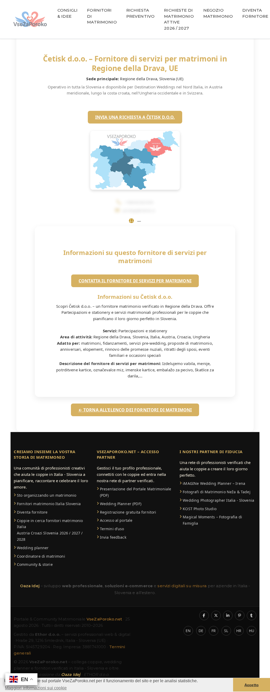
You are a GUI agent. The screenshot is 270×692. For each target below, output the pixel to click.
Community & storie (35, 564)
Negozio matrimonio (218, 13)
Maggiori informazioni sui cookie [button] (36, 688)
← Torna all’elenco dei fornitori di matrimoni (135, 410)
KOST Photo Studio (199, 508)
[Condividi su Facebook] (204, 615)
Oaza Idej (30, 585)
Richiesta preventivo (140, 13)
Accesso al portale (116, 520)
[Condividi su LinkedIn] (228, 615)
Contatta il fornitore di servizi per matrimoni (135, 281)
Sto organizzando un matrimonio (46, 495)
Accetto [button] (251, 685)
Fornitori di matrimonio (102, 16)
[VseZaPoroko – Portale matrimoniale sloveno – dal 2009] (30, 19)
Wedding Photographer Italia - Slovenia (218, 500)
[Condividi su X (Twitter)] (216, 615)
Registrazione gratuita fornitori (128, 512)
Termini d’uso (112, 528)
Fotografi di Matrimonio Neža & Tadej (216, 491)
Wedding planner (33, 547)
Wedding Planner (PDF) (120, 503)
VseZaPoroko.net (104, 619)
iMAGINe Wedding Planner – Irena (214, 483)
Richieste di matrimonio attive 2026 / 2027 (179, 19)
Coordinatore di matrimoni (41, 556)
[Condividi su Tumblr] (251, 615)
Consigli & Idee (67, 13)
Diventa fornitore (32, 512)
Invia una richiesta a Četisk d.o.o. (135, 117)
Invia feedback (113, 537)
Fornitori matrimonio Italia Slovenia (49, 503)
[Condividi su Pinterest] (239, 615)
